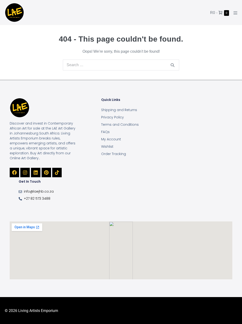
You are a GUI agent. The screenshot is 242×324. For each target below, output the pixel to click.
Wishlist (107, 146)
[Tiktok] (57, 172)
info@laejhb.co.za (39, 191)
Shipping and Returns (119, 110)
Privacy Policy (112, 117)
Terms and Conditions (120, 124)
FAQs (105, 132)
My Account (111, 139)
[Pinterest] (46, 172)
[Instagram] (25, 172)
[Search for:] (121, 65)
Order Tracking (113, 153)
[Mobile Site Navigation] (235, 13)
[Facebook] (14, 172)
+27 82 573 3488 (37, 198)
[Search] (172, 65)
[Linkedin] (35, 172)
